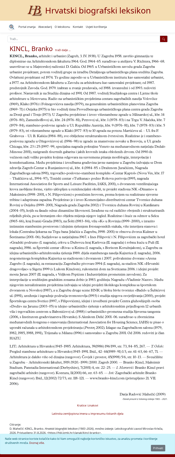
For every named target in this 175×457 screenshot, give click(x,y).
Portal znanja (27, 27)
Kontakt (78, 27)
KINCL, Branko (31, 48)
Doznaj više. (37, 443)
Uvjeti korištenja (96, 27)
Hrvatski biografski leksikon (98, 10)
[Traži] (163, 39)
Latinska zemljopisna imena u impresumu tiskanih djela (87, 414)
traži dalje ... (63, 50)
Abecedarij (45, 27)
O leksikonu (62, 27)
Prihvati (158, 448)
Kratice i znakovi (87, 405)
